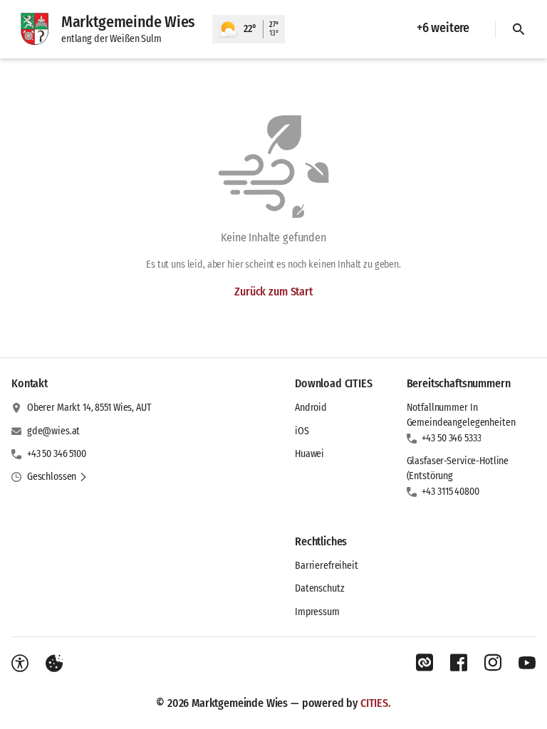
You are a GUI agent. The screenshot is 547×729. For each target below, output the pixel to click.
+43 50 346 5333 (451, 438)
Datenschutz (319, 588)
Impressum (317, 612)
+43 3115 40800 (450, 492)
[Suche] (518, 29)
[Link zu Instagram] (492, 662)
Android (311, 408)
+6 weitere (443, 28)
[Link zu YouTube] (527, 662)
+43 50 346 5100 (56, 454)
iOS (302, 431)
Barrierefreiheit (326, 566)
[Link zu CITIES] (424, 662)
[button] (57, 477)
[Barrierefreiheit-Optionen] (19, 663)
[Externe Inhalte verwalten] (54, 663)
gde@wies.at (53, 431)
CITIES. (375, 703)
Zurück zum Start (273, 291)
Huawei (309, 454)
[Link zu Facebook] (458, 662)
